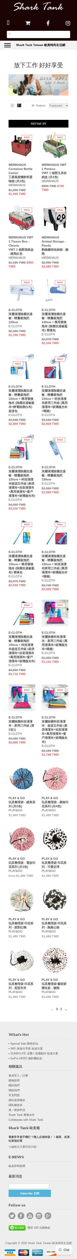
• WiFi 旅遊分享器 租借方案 (26, 1048)
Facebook (21, 1215)
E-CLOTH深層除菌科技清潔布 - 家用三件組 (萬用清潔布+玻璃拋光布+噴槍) (54, 641)
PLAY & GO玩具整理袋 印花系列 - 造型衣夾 (21, 984)
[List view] (19, 105)
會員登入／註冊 (18, 1075)
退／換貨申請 (17, 1110)
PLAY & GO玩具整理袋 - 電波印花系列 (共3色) (22, 862)
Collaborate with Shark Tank (26, 1119)
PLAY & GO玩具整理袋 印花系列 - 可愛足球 (54, 862)
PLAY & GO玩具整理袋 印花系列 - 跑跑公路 (54, 923)
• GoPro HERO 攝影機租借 (25, 1058)
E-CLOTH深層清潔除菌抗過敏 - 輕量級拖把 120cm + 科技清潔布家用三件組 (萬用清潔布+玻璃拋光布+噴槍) (55, 399)
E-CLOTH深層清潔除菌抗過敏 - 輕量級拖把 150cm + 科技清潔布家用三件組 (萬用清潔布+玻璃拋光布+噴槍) (55, 564)
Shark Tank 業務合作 (22, 1114)
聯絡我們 (14, 1090)
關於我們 (14, 1085)
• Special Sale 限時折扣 (23, 1043)
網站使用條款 (17, 1100)
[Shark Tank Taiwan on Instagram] (68, 23)
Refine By (38, 123)
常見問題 (14, 1095)
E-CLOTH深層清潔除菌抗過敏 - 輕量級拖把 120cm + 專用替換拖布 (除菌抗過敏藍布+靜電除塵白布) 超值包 (21, 399)
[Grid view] (13, 105)
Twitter (12, 1215)
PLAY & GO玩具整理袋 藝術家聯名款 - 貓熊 (54, 984)
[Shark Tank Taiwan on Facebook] (48, 23)
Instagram (39, 1215)
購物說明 (14, 1080)
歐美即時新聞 (17, 1166)
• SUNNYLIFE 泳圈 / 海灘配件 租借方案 (33, 1053)
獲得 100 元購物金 (38, 1227)
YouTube (30, 1215)
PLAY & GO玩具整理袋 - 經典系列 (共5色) (22, 802)
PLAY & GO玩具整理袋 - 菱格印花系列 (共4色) (55, 802)
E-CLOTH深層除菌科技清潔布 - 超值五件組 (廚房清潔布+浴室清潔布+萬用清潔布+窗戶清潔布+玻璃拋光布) (54, 729)
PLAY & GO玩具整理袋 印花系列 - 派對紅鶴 (21, 923)
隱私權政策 (15, 1105)
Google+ (47, 1215)
